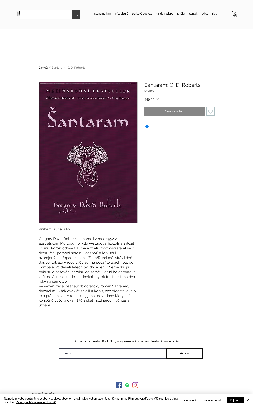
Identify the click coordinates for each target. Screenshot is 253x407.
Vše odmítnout (212, 400)
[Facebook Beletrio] (119, 385)
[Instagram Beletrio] (135, 385)
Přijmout (235, 400)
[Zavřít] (248, 400)
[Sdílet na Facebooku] (147, 126)
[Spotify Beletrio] (127, 385)
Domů (43, 67)
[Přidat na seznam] (210, 111)
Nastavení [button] (189, 400)
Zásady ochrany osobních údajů (36, 402)
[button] (235, 14)
